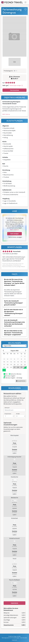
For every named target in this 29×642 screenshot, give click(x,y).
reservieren (14, 603)
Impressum (14, 640)
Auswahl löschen (21, 381)
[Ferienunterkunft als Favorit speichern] (25, 9)
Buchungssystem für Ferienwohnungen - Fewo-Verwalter (14, 637)
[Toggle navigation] (25, 2)
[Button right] (26, 350)
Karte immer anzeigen (15, 237)
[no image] (14, 36)
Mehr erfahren (14, 230)
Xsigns (15, 636)
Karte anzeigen (14, 233)
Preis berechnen (14, 90)
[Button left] (3, 350)
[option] (14, 36)
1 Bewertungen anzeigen (15, 85)
